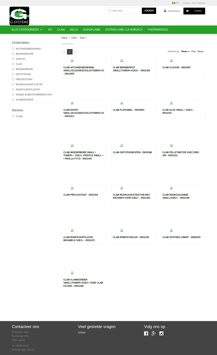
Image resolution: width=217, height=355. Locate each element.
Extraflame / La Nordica (124, 29)
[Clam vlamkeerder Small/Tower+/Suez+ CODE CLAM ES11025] (83, 274)
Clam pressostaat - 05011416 (80, 195)
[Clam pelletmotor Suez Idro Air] (182, 147)
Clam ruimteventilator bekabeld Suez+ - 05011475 (79, 239)
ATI (50, 29)
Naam (184, 51)
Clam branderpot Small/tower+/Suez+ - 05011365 (131, 69)
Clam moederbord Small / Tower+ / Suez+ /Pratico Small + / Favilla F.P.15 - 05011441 (83, 155)
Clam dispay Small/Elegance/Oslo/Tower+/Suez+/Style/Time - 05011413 (83, 113)
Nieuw (200, 51)
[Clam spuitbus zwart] (182, 232)
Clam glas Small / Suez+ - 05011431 (178, 111)
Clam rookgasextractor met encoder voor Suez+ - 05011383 (131, 196)
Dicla (74, 29)
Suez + (83, 38)
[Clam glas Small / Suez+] (182, 105)
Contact (82, 332)
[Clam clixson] (182, 62)
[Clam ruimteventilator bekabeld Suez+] (83, 232)
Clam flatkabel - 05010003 (128, 110)
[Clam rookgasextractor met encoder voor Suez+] (133, 190)
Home (64, 38)
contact (186, 3)
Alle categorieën (26, 29)
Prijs (193, 51)
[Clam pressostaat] (83, 190)
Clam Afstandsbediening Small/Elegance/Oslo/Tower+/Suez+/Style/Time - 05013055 (83, 70)
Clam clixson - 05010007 (176, 67)
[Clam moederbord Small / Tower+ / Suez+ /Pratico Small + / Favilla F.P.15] (83, 147)
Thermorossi (158, 29)
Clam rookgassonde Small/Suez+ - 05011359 (175, 196)
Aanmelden (174, 11)
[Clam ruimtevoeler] (133, 232)
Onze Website (198, 3)
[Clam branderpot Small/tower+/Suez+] (133, 62)
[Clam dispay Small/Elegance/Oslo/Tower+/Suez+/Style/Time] (83, 105)
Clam (61, 29)
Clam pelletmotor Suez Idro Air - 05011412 (180, 154)
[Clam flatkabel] (133, 105)
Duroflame (91, 29)
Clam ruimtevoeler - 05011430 (131, 237)
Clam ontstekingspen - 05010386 (132, 152)
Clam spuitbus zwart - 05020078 (181, 237)
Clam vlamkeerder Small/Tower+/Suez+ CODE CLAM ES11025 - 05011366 (83, 282)
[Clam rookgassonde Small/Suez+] (182, 190)
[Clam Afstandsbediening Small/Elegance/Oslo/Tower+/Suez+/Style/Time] (83, 62)
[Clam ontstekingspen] (133, 147)
